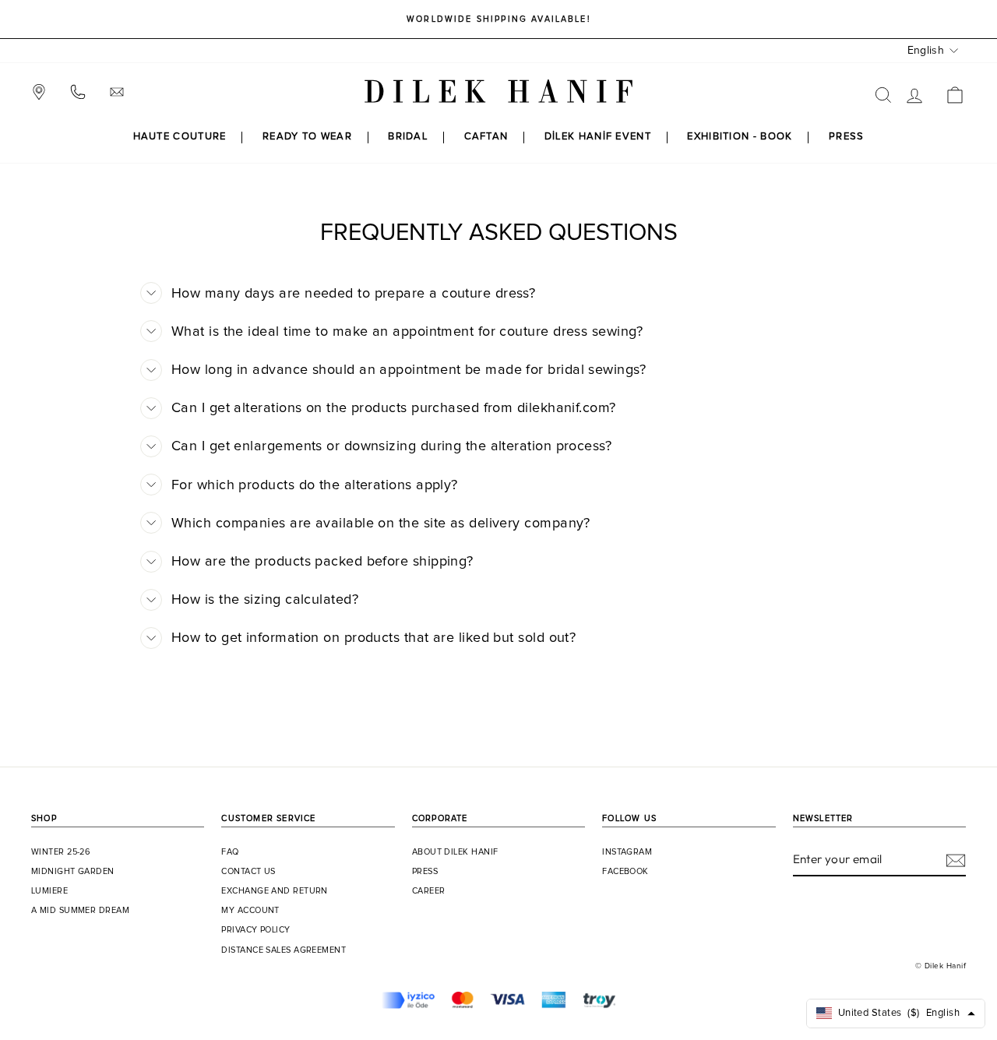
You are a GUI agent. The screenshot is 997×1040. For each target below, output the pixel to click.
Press (425, 872)
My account (250, 911)
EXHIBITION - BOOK (739, 137)
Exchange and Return (274, 891)
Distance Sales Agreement (283, 950)
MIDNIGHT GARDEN (72, 872)
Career (429, 891)
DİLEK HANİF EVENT (597, 137)
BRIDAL (408, 137)
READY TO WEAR (307, 137)
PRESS (847, 137)
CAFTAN (486, 137)
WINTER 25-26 (60, 852)
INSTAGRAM (627, 852)
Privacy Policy (255, 930)
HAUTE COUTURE (180, 137)
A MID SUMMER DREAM (80, 911)
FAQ (229, 852)
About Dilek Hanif (455, 852)
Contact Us (248, 872)
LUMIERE (49, 891)
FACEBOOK (625, 872)
